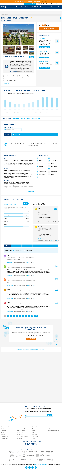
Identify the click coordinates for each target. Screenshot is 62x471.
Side (17, 9)
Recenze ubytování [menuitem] (25, 118)
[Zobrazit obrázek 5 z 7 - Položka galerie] (18, 52)
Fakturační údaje (20, 432)
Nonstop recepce (42, 177)
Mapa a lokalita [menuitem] (36, 118)
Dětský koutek (53, 166)
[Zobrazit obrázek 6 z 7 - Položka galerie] (25, 52)
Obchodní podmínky (21, 430)
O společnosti (35, 436)
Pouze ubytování (43, 51)
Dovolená (8, 9)
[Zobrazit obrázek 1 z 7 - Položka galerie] (9, 50)
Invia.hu (39, 464)
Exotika (2, 432)
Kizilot (20, 9)
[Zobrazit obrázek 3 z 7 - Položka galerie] (25, 48)
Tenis (40, 169)
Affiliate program (35, 428)
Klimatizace (41, 158)
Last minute (42, 38)
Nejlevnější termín (43, 61)
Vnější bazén (53, 158)
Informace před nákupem (22, 428)
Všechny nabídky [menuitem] (7, 118)
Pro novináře (35, 426)
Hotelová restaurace (43, 174)
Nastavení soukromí (52, 428)
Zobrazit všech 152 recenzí (8, 57)
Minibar (52, 163)
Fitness (52, 169)
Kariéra (33, 430)
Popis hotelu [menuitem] (16, 118)
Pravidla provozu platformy (53, 430)
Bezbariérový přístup (54, 171)
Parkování (3, 434)
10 (32, 315)
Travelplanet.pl (45, 464)
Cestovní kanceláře (5, 426)
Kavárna (52, 174)
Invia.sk (35, 464)
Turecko (13, 9)
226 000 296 (31, 444)
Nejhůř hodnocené (16, 245)
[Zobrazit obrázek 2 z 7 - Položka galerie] (18, 48)
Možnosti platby (20, 434)
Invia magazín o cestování (22, 436)
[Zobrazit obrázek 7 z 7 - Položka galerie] (31, 52)
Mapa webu (19, 438)
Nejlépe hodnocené (27, 245)
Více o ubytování (6, 83)
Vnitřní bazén (42, 160)
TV (39, 163)
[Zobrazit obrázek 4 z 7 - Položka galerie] (31, 48)
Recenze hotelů (4, 436)
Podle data (7, 245)
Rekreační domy (4, 438)
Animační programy (43, 171)
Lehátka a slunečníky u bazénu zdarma (54, 160)
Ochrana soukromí (51, 426)
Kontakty (34, 438)
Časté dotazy (19, 426)
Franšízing (34, 434)
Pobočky (34, 432)
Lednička (41, 166)
